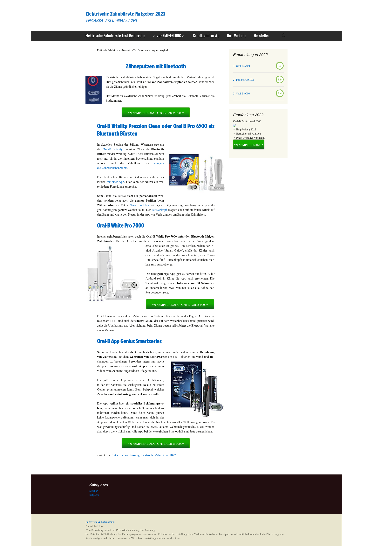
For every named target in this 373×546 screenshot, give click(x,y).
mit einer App (115, 182)
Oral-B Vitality (112, 149)
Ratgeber (94, 495)
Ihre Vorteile (236, 35)
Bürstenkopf (159, 210)
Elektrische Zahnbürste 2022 (158, 455)
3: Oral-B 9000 (241, 93)
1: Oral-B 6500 (241, 66)
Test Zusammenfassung (125, 455)
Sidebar (93, 491)
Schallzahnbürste (206, 35)
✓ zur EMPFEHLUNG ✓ (169, 35)
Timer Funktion (140, 205)
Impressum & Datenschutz (99, 522)
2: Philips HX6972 (243, 79)
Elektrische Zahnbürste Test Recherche (115, 35)
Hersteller (261, 35)
